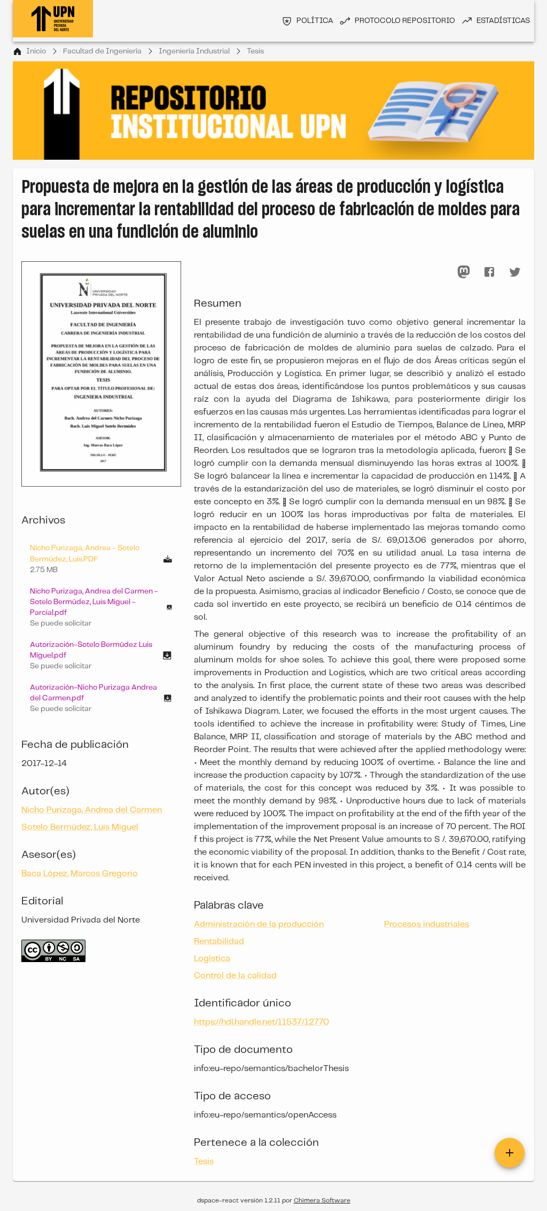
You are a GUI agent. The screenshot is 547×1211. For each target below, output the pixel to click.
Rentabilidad (219, 941)
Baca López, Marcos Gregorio (79, 874)
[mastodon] (463, 272)
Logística (212, 959)
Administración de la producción (259, 924)
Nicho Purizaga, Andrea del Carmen (91, 810)
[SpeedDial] (510, 1153)
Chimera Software (322, 1201)
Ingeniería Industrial (194, 51)
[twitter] (515, 272)
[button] (101, 607)
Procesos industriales (426, 924)
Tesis (255, 51)
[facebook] (489, 272)
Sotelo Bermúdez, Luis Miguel (79, 827)
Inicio (36, 51)
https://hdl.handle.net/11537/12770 (261, 1022)
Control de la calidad (235, 976)
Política (314, 21)
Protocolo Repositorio (405, 21)
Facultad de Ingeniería (102, 51)
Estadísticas (503, 21)
